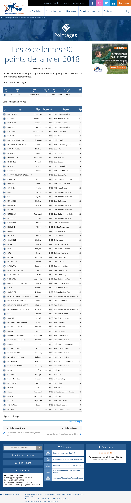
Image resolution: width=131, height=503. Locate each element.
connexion (125, 3)
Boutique (108, 11)
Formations (85, 11)
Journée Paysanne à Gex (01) (64, 453)
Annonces (96, 11)
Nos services (71, 11)
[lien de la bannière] (110, 73)
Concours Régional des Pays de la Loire (68, 478)
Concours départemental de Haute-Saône (66, 472)
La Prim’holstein (36, 11)
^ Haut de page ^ (75, 422)
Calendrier (77, 3)
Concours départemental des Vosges (67, 466)
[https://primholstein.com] (1, 18)
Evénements (67, 3)
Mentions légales (72, 494)
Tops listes (57, 3)
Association (51, 11)
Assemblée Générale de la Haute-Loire (67, 459)
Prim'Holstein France (9, 494)
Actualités (48, 3)
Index (61, 11)
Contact (85, 3)
